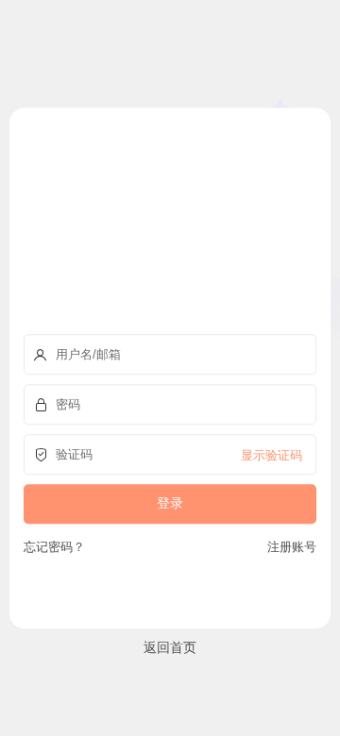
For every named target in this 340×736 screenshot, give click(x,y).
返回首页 (170, 647)
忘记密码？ (54, 546)
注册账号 (289, 546)
